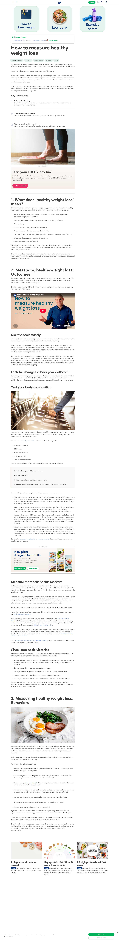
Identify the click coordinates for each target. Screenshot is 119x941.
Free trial (92, 2)
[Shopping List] (102, 2)
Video (56, 60)
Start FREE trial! (20, 186)
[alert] (59, 936)
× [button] (117, 932)
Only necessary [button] (101, 937)
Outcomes (28, 60)
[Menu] (12, 2)
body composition (29, 441)
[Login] (106, 2)
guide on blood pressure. (22, 614)
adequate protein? (31, 783)
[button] (31, 937)
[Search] (16, 2)
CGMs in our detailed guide (43, 625)
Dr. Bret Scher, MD (18, 40)
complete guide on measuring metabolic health (30, 640)
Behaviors (48, 60)
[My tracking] (98, 2)
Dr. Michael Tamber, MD (40, 40)
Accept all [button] (101, 934)
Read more (56, 934)
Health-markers (38, 60)
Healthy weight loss (17, 60)
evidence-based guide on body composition (35, 539)
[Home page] (59, 2)
